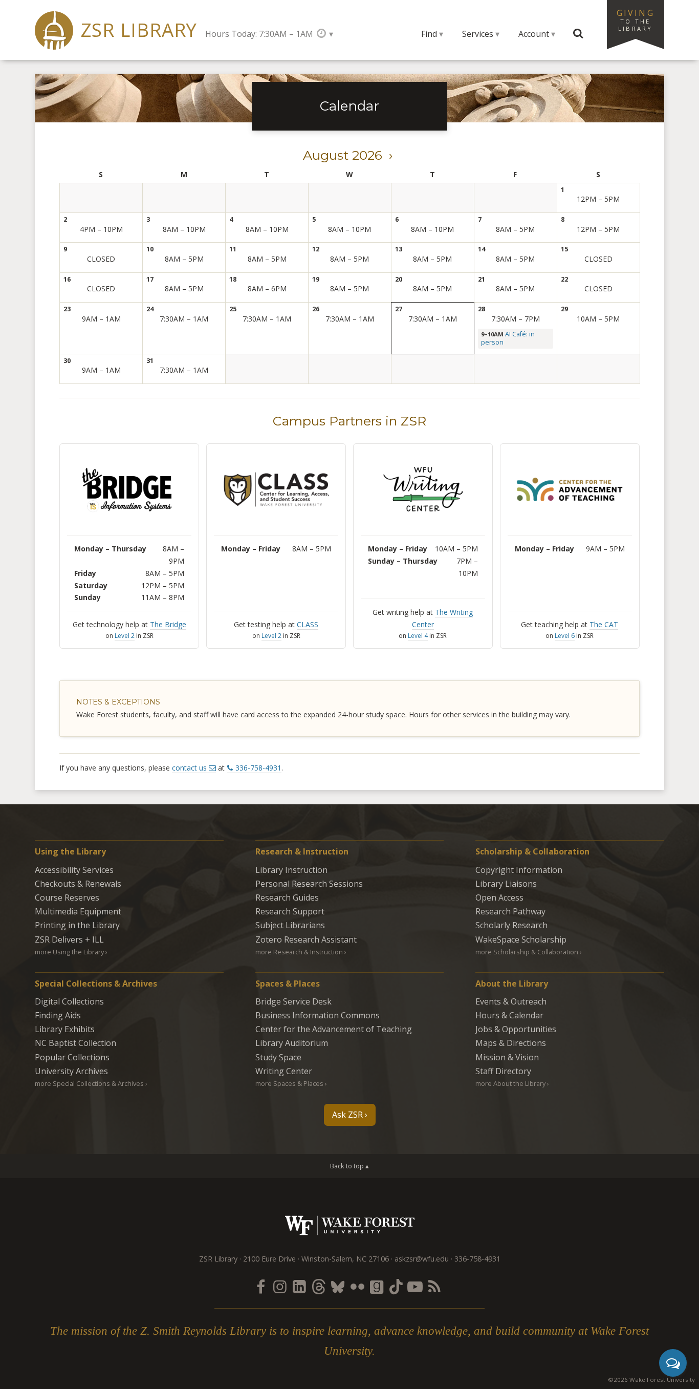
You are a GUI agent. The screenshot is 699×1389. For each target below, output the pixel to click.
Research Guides (287, 897)
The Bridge (168, 624)
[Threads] (318, 1286)
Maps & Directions (510, 1043)
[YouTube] (415, 1286)
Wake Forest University (349, 1225)
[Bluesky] (337, 1286)
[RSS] (434, 1286)
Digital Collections (69, 1001)
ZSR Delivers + (69, 939)
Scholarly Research (511, 925)
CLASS (307, 624)
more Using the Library (69, 951)
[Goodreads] (376, 1286)
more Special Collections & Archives (89, 1083)
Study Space (278, 1057)
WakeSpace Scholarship (520, 939)
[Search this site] (578, 34)
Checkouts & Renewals (78, 883)
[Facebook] (260, 1286)
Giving (635, 19)
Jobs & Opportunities (515, 1029)
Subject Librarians (290, 925)
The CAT (603, 624)
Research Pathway (510, 911)
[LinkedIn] (299, 1286)
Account (533, 33)
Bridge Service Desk (293, 1001)
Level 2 (125, 635)
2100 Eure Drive (269, 1259)
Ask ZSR (347, 1114)
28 (481, 309)
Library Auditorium (291, 1043)
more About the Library (510, 1083)
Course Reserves (67, 897)
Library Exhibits (65, 1029)
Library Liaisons (506, 883)
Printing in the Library (77, 925)
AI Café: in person (508, 338)
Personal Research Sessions (309, 883)
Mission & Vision (507, 1057)
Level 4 (418, 635)
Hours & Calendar (509, 1015)
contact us (189, 768)
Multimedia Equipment (78, 911)
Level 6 (565, 635)
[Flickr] (357, 1286)
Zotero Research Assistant (306, 939)
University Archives (71, 1071)
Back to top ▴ (349, 1165)
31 (150, 360)
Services (477, 33)
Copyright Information (518, 869)
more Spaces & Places (289, 1083)
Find (429, 33)
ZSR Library (139, 29)
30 (67, 360)
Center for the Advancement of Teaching (333, 1029)
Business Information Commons (317, 1015)
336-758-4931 (258, 768)
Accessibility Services (74, 869)
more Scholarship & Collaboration (526, 951)
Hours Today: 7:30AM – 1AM (259, 33)
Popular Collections (72, 1057)
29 (564, 309)
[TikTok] (396, 1286)
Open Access (499, 897)
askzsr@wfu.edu (422, 1259)
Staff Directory (503, 1071)
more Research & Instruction (299, 951)
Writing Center (283, 1071)
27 (398, 309)
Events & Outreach (511, 1001)
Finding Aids (58, 1015)
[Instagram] (280, 1286)
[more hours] (324, 33)
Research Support (289, 911)
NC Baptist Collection (75, 1043)
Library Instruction (291, 869)
